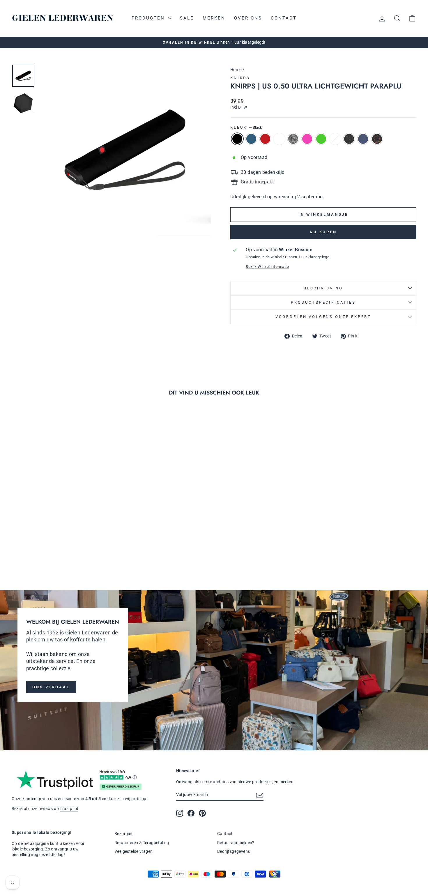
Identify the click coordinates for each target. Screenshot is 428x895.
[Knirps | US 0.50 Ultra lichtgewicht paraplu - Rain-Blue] (91, 555)
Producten (149, 18)
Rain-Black (349, 139)
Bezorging (124, 833)
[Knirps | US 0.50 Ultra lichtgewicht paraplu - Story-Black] (52, 555)
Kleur (246, 127)
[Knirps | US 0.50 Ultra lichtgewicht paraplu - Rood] (36, 555)
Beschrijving (323, 288)
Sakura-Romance (279, 139)
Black (237, 139)
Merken (214, 18)
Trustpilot (69, 808)
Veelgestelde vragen (133, 851)
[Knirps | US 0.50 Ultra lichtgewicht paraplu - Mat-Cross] (75, 555)
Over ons (248, 18)
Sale (187, 18)
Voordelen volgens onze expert (323, 316)
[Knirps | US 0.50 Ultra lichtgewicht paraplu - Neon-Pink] (60, 555)
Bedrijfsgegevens (233, 851)
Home (236, 69)
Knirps (240, 78)
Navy (251, 139)
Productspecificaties (323, 302)
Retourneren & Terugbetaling (141, 842)
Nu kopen (323, 232)
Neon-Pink (307, 139)
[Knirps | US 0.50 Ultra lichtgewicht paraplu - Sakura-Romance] (44, 555)
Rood (265, 139)
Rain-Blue (363, 139)
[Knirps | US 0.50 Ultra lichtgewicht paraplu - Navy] (28, 555)
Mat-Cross (335, 139)
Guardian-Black (377, 139)
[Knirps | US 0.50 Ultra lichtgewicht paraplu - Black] (20, 555)
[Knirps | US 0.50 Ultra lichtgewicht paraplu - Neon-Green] (67, 555)
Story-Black (293, 139)
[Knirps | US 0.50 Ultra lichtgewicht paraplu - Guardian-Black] (99, 555)
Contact (284, 18)
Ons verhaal (51, 687)
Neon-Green (321, 139)
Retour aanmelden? (235, 842)
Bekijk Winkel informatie (267, 266)
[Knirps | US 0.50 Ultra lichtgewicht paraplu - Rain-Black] (83, 555)
